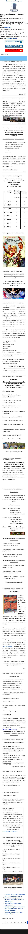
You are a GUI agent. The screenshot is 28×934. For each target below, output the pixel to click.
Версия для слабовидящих (14, 1)
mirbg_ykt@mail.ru (7, 646)
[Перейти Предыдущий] (7, 922)
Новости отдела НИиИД (8, 808)
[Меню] (5, 58)
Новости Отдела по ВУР (8, 99)
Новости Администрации (8, 233)
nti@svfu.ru (7, 27)
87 (25, 922)
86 (21, 922)
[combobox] (9, 54)
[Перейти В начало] (4, 922)
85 (18, 922)
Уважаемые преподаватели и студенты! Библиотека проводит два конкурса (14, 899)
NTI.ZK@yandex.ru (11, 38)
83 (11, 922)
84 (14, 922)
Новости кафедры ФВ (8, 61)
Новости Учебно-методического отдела (12, 458)
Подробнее (5, 804)
